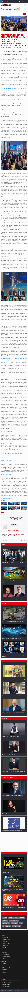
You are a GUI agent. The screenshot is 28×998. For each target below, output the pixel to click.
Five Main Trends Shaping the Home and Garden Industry (13, 674)
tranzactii (22, 917)
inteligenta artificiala (14, 920)
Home (4, 935)
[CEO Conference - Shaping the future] (4, 503)
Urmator (23, 540)
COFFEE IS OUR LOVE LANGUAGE (8, 750)
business (5, 917)
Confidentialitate (6, 986)
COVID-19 (16, 917)
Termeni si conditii (7, 982)
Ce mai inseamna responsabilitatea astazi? (11, 691)
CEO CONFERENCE (17, 47)
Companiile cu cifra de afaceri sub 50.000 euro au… (12, 826)
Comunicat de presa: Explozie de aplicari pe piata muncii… (13, 809)
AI (3, 926)
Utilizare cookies (6, 984)
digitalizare (8, 926)
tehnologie (5, 920)
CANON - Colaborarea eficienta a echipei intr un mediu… (13, 617)
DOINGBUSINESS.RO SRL (7, 47)
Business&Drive (6, 923)
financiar (14, 926)
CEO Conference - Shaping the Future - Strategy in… (12, 634)
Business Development (8, 976)
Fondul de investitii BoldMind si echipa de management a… (13, 593)
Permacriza (9, 534)
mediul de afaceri (11, 535)
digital (21, 923)
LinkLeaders (5, 975)
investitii (10, 917)
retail (19, 926)
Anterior (5, 540)
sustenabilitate (14, 923)
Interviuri (5, 952)
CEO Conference (6, 963)
